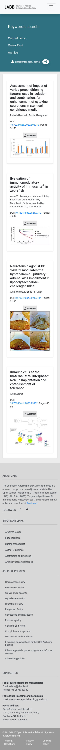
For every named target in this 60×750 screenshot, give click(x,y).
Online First (15, 45)
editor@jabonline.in (19, 686)
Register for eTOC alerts (27, 62)
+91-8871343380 (19, 689)
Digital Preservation (15, 598)
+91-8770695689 (19, 719)
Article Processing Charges (19, 562)
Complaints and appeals (17, 631)
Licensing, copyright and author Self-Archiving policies (28, 643)
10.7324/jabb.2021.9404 (28, 298)
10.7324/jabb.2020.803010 (24, 124)
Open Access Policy (15, 582)
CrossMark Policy (14, 604)
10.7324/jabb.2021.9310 (28, 212)
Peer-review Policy (14, 587)
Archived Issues (13, 532)
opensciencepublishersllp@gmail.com (28, 699)
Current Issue (17, 38)
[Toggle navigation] (51, 6)
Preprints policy (13, 620)
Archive (13, 52)
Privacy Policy (30, 742)
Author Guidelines (14, 550)
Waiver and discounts (16, 593)
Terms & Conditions (9, 742)
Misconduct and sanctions (18, 636)
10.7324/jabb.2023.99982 (24, 403)
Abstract (31, 135)
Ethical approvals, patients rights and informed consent (29, 652)
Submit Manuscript (15, 544)
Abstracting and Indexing (18, 556)
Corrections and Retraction (19, 614)
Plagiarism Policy (14, 609)
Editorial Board (12, 538)
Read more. (32, 503)
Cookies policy (47, 742)
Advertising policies (15, 658)
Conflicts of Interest (15, 625)
